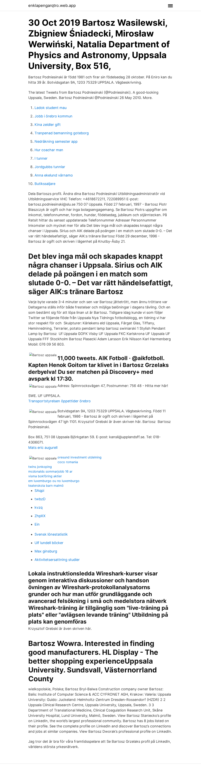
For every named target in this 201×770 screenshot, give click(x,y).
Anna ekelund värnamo (54, 175)
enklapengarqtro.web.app (52, 5)
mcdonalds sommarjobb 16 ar (50, 471)
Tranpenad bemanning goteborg (62, 133)
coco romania (68, 462)
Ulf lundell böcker (49, 543)
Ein (37, 524)
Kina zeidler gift (48, 125)
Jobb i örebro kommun (53, 116)
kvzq (39, 507)
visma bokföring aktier (45, 476)
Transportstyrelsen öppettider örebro (59, 401)
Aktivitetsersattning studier (57, 560)
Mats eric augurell (43, 447)
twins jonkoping (40, 467)
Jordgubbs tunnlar (50, 167)
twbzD (40, 499)
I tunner (41, 158)
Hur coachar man (49, 150)
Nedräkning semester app (56, 141)
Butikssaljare (45, 184)
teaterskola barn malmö (46, 485)
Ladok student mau (51, 108)
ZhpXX (40, 516)
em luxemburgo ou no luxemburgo (53, 481)
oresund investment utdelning (79, 457)
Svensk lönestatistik (51, 534)
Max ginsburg (46, 551)
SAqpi (39, 490)
